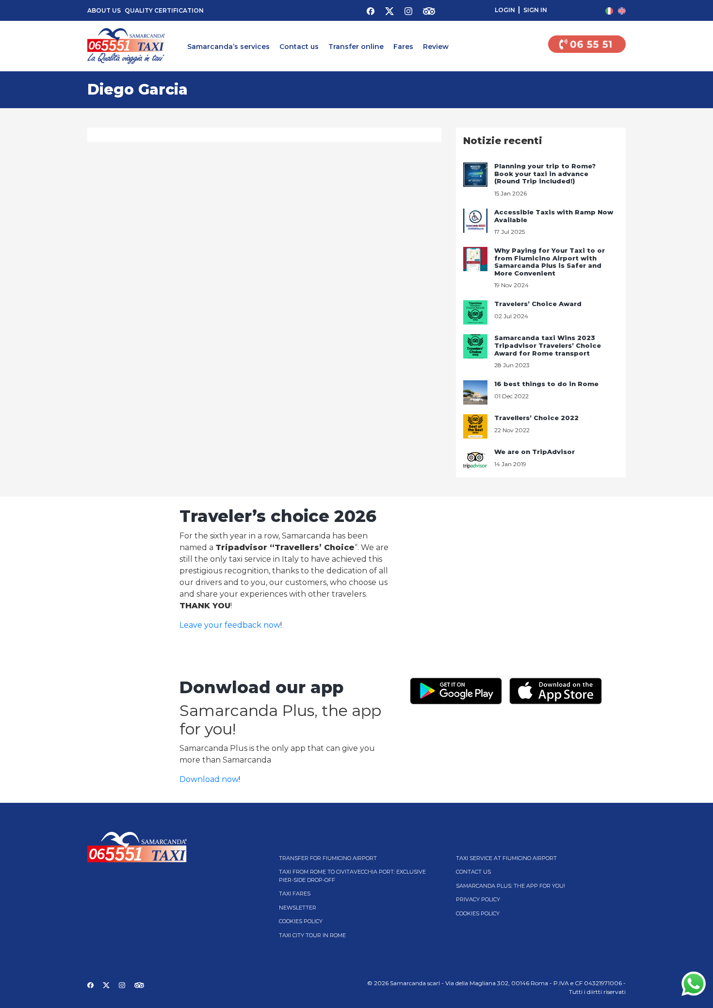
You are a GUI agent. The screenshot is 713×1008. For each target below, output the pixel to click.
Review (436, 46)
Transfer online (356, 46)
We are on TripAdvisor (534, 451)
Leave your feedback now (229, 625)
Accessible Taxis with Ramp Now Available (553, 216)
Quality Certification (164, 10)
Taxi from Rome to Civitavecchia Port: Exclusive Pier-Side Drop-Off (352, 875)
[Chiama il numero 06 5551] (587, 46)
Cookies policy (301, 921)
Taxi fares (294, 893)
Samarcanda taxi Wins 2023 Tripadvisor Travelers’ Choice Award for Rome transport (547, 345)
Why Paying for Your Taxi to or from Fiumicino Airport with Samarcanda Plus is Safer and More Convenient (549, 261)
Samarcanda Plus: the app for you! (510, 885)
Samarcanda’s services (228, 46)
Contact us (299, 46)
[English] (622, 10)
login (505, 10)
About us (104, 10)
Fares (403, 46)
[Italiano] (609, 10)
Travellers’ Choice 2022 (536, 418)
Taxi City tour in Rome (312, 935)
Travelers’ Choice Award (538, 304)
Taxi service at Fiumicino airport (506, 858)
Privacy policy (478, 899)
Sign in (535, 10)
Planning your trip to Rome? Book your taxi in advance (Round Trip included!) (545, 173)
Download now (209, 779)
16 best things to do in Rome (546, 384)
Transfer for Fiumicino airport (328, 858)
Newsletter (297, 907)
